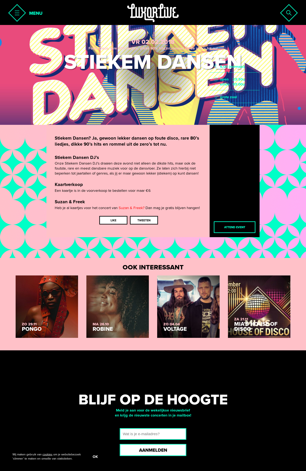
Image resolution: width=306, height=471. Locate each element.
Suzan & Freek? (131, 208)
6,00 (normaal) (232, 66)
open (224, 79)
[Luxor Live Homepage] (153, 12)
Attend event (234, 227)
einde (225, 84)
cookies (47, 454)
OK (95, 456)
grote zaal (228, 97)
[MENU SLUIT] (15, 11)
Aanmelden (153, 450)
